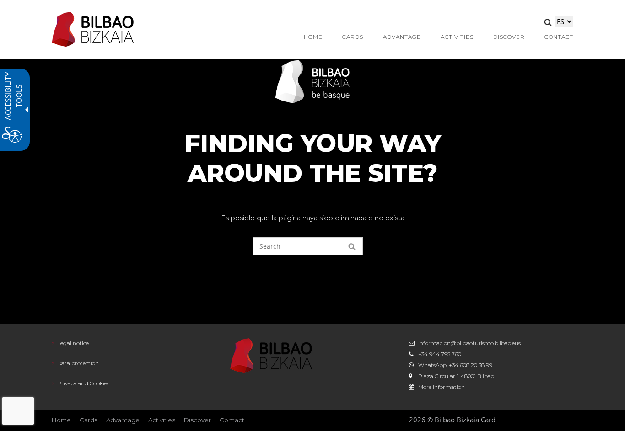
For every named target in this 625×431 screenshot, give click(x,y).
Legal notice (73, 343)
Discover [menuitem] (509, 36)
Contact (232, 420)
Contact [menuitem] (558, 36)
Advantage (123, 420)
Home (61, 420)
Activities (161, 420)
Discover (197, 420)
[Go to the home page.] (93, 28)
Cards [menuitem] (352, 36)
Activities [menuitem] (457, 36)
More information (441, 386)
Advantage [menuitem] (402, 36)
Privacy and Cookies (83, 383)
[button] (548, 24)
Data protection (78, 363)
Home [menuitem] (313, 36)
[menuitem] (134, 343)
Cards (88, 420)
